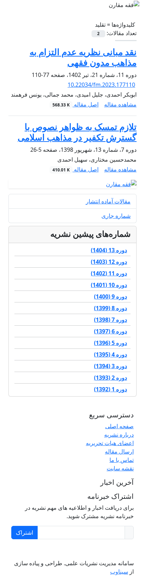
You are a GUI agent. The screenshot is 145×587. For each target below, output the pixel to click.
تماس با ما (121, 460)
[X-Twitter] (128, 549)
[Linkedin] (123, 549)
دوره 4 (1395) (110, 354)
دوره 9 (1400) (110, 296)
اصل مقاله (75, 104)
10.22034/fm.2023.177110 (101, 85)
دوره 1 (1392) (110, 389)
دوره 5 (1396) (110, 343)
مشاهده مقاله (120, 104)
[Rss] (119, 549)
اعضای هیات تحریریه (110, 443)
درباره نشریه (119, 434)
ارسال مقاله (119, 451)
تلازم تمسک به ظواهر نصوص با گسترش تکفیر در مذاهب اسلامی (77, 131)
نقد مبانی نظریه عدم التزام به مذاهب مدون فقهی (83, 57)
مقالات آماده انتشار (108, 201)
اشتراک (24, 532)
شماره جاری (116, 216)
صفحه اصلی (119, 426)
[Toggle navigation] (74, 10)
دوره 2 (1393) (110, 377)
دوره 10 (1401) (109, 285)
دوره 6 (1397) (110, 331)
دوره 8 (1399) (110, 308)
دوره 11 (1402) (109, 273)
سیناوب (119, 571)
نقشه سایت (120, 468)
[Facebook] (132, 549)
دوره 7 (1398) (110, 320)
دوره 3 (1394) (110, 366)
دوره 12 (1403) (109, 262)
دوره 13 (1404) (109, 250)
